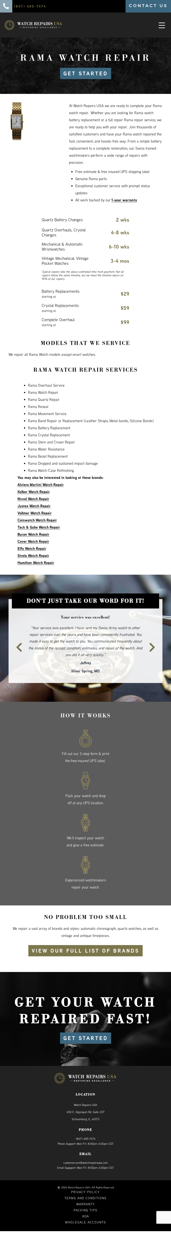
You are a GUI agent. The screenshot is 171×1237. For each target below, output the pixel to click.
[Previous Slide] (16, 637)
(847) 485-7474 (86, 1125)
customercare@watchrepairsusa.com (85, 1149)
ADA (85, 1203)
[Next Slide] (154, 637)
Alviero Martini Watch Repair (41, 484)
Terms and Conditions (85, 1185)
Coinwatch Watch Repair (37, 520)
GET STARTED (85, 73)
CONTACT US (148, 5)
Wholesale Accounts (85, 1209)
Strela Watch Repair (33, 555)
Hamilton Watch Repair (36, 562)
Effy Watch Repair (32, 548)
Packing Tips (85, 1197)
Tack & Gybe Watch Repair (39, 527)
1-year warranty (124, 200)
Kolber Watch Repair (34, 491)
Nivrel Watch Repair (33, 498)
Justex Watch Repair (34, 506)
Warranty (85, 1191)
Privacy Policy (85, 1178)
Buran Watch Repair (33, 534)
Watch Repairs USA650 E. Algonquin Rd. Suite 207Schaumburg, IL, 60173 (85, 1098)
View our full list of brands (85, 937)
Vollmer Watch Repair (35, 513)
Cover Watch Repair (33, 541)
